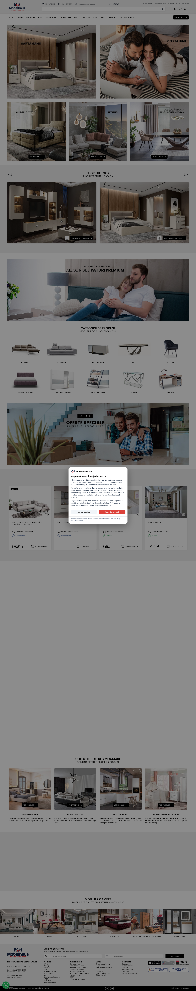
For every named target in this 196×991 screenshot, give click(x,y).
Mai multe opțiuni (84, 512)
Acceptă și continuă (112, 512)
